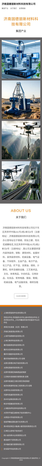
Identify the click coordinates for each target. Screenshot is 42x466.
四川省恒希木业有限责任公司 (15, 435)
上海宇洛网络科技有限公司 (14, 336)
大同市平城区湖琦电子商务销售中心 (17, 413)
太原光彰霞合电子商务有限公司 (16, 363)
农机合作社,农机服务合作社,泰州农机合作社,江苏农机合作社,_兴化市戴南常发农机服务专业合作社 (22, 319)
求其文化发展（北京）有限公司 (16, 327)
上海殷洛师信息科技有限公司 (15, 408)
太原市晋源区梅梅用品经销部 (15, 372)
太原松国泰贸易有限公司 (13, 368)
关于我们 (13, 8)
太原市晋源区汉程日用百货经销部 (17, 381)
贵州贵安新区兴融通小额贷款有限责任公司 (20, 426)
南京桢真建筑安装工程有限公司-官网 (18, 386)
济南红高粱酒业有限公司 (13, 331)
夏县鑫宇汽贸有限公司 (12, 440)
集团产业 (5, 8)
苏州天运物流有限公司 (12, 399)
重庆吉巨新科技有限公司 (13, 350)
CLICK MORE (21, 296)
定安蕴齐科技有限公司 (12, 449)
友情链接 (22, 8)
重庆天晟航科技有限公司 (13, 354)
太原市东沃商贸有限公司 (13, 390)
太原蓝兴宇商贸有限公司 (13, 417)
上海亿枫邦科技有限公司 (13, 341)
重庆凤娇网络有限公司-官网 (14, 359)
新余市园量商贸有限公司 (13, 404)
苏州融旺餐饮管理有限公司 (14, 444)
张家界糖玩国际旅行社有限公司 (16, 422)
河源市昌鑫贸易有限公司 (13, 395)
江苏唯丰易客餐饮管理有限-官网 (16, 377)
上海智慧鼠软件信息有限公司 (15, 313)
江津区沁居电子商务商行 (13, 431)
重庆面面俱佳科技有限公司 (14, 345)
